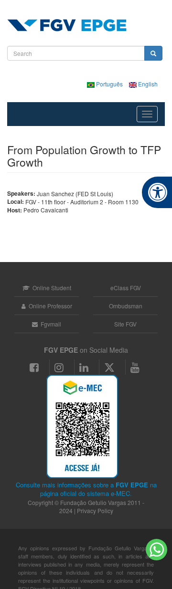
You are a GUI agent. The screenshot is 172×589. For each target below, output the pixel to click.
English (147, 84)
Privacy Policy (95, 510)
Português (109, 84)
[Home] (67, 25)
